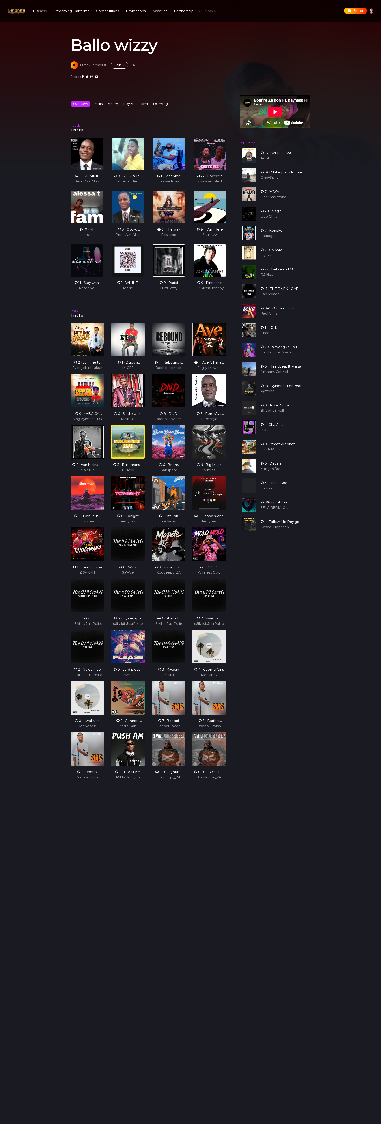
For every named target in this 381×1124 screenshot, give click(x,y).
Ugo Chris (269, 216)
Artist (265, 158)
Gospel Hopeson (275, 527)
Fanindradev (271, 294)
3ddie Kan (128, 726)
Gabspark (169, 470)
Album (113, 104)
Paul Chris (269, 313)
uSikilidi (168, 675)
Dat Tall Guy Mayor (276, 352)
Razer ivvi (86, 288)
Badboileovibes (168, 368)
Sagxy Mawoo (209, 368)
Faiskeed (168, 235)
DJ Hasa (268, 274)
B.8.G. (265, 430)
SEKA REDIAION (274, 507)
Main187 (128, 419)
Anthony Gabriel (274, 372)
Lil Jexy (128, 470)
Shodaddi (268, 488)
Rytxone (268, 391)
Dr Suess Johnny (210, 288)
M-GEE (128, 368)
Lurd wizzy (168, 288)
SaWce (128, 572)
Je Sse (127, 288)
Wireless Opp (209, 572)
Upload (357, 11)
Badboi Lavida (168, 726)
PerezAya (209, 419)
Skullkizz (210, 235)
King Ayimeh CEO (87, 419)
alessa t (86, 235)
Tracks (98, 104)
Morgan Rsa (271, 469)
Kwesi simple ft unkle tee (209, 181)
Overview (80, 104)
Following (160, 104)
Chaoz (266, 333)
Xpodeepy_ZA (169, 572)
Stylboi (266, 255)
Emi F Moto (270, 449)
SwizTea (209, 470)
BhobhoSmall (272, 410)
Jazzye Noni (169, 181)
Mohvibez (209, 675)
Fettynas (128, 521)
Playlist (128, 104)
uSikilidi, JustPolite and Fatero (87, 623)
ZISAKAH (87, 572)
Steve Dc (128, 675)
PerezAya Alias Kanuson (87, 181)
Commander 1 (128, 181)
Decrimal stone (273, 197)
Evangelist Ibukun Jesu (87, 368)
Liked (143, 104)
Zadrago (268, 236)
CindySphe (270, 177)
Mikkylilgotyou (128, 777)
